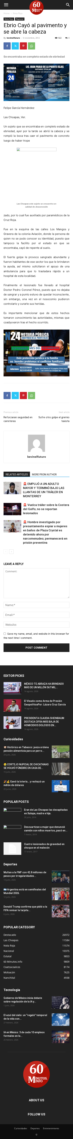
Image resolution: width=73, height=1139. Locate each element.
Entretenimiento (51, 1128)
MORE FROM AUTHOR (44, 474)
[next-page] (11, 551)
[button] (6, 5)
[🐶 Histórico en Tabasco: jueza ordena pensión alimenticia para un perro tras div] (60, 751)
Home (7, 13)
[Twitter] (15, 46)
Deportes (35, 1128)
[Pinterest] (23, 46)
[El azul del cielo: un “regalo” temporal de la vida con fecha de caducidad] (60, 1019)
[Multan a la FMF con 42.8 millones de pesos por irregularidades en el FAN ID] (60, 877)
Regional (19, 19)
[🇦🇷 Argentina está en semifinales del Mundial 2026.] (60, 894)
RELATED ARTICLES (17, 474)
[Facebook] (7, 46)
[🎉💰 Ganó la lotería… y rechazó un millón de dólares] (60, 786)
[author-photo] (36, 451)
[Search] (68, 5)
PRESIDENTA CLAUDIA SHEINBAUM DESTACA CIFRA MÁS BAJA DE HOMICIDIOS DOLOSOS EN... (44, 722)
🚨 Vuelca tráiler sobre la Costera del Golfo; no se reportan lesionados (46, 509)
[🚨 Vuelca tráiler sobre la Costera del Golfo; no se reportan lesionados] (12, 509)
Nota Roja (18, 13)
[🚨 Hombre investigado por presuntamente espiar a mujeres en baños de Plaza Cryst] (12, 526)
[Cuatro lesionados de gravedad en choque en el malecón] (12, 848)
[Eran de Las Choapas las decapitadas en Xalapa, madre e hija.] (12, 814)
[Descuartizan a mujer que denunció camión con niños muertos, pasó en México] (12, 831)
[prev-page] (6, 551)
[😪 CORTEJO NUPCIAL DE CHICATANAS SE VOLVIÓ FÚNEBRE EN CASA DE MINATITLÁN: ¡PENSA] (60, 769)
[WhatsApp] (31, 46)
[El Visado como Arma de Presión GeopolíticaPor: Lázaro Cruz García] (12, 705)
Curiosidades (20, 1128)
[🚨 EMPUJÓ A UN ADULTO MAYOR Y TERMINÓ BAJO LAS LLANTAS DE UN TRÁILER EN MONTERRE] (12, 488)
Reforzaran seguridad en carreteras (18, 419)
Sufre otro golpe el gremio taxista (53, 419)
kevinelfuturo (13, 37)
